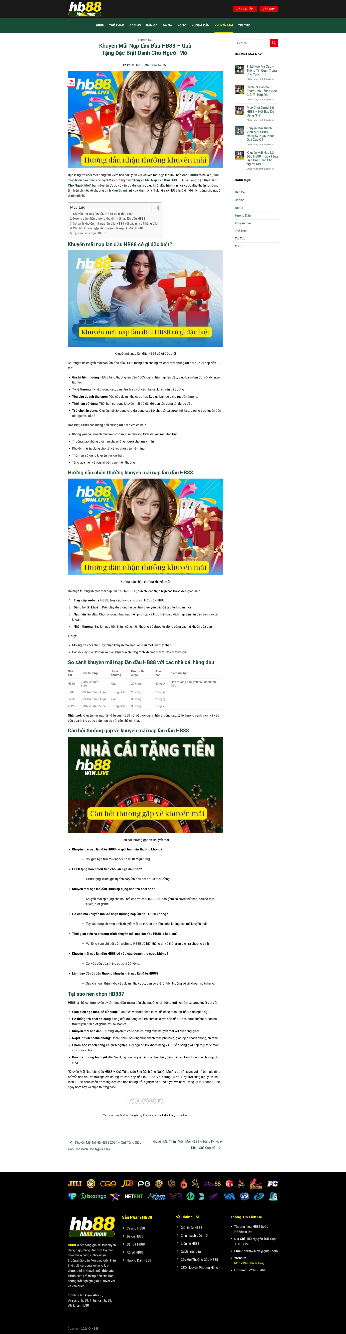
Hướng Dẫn (200, 25)
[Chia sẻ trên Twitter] (138, 1101)
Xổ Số (181, 25)
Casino (135, 25)
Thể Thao (116, 25)
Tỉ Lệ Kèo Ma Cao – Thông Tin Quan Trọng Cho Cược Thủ (262, 70)
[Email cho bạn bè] (145, 1101)
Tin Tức (244, 25)
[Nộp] (274, 43)
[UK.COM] (88, 9)
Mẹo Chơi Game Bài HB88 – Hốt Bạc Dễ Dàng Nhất (260, 111)
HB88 (100, 25)
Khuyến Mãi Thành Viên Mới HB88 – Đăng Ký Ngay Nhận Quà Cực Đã (261, 134)
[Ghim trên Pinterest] (152, 1101)
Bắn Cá (152, 25)
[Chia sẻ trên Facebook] (131, 1101)
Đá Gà (167, 25)
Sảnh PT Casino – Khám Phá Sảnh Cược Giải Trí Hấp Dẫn (262, 91)
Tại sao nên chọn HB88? (89, 233)
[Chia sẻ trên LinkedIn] (160, 1101)
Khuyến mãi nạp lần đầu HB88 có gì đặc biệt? (103, 214)
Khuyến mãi (224, 25)
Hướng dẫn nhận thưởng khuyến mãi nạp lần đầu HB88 (109, 218)
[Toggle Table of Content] (153, 208)
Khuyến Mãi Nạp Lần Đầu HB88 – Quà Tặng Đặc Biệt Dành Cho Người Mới (262, 158)
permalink (181, 1115)
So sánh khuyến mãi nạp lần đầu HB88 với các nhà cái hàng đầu (115, 223)
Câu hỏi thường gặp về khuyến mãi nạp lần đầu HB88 (108, 228)
